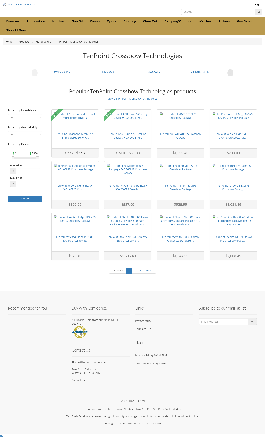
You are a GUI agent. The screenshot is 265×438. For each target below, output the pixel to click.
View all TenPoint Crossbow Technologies (132, 98)
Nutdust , (130, 409)
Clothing (129, 21)
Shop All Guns (16, 30)
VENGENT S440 (200, 71)
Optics (111, 21)
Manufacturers (132, 401)
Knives (95, 21)
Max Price (16, 177)
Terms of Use (143, 329)
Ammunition (35, 21)
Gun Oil (77, 21)
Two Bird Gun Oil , (147, 409)
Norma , (119, 409)
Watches (205, 21)
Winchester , (106, 409)
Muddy (176, 409)
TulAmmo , (91, 409)
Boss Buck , (165, 409)
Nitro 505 (108, 71)
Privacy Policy (143, 321)
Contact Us (78, 380)
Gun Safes (244, 21)
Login (258, 4)
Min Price (16, 165)
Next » (150, 270)
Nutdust (58, 21)
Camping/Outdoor (178, 21)
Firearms (12, 21)
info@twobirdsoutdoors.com (91, 362)
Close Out (150, 21)
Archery (224, 21)
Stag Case (154, 71)
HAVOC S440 (62, 71)
